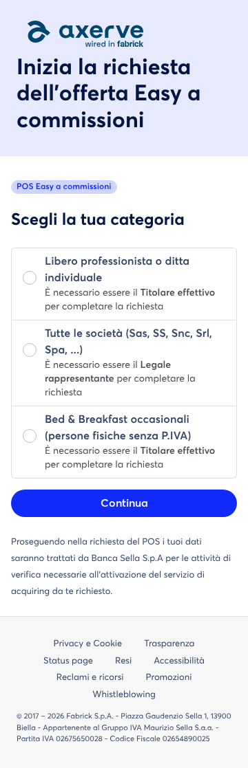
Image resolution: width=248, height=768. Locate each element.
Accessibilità (179, 661)
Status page (68, 661)
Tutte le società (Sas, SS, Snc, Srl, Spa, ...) (128, 342)
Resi (123, 661)
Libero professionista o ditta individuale (117, 270)
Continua (124, 503)
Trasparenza (169, 643)
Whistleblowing (124, 694)
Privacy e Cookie (88, 643)
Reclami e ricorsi (90, 677)
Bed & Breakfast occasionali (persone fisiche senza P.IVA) (118, 428)
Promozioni (169, 677)
